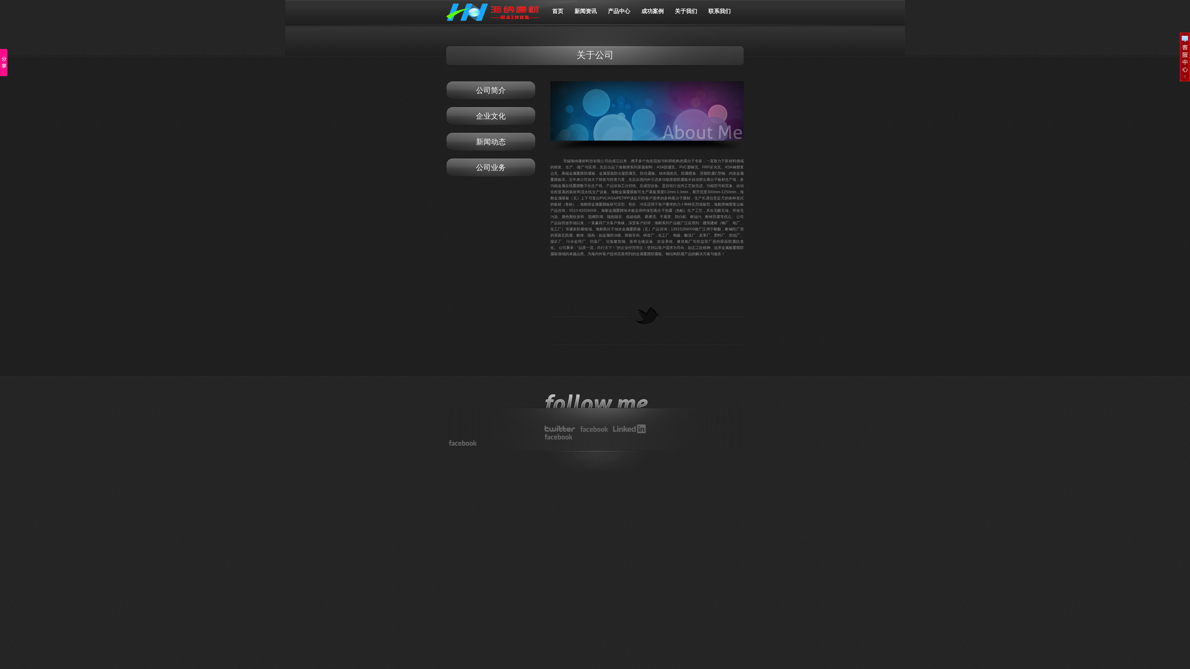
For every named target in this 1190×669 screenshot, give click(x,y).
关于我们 (686, 12)
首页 (557, 12)
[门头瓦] (558, 436)
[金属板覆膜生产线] (594, 429)
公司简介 (491, 90)
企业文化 (491, 116)
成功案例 (652, 12)
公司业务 (491, 167)
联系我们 (719, 12)
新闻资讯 (586, 12)
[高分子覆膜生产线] (559, 429)
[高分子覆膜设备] (629, 428)
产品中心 (619, 12)
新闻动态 (491, 142)
